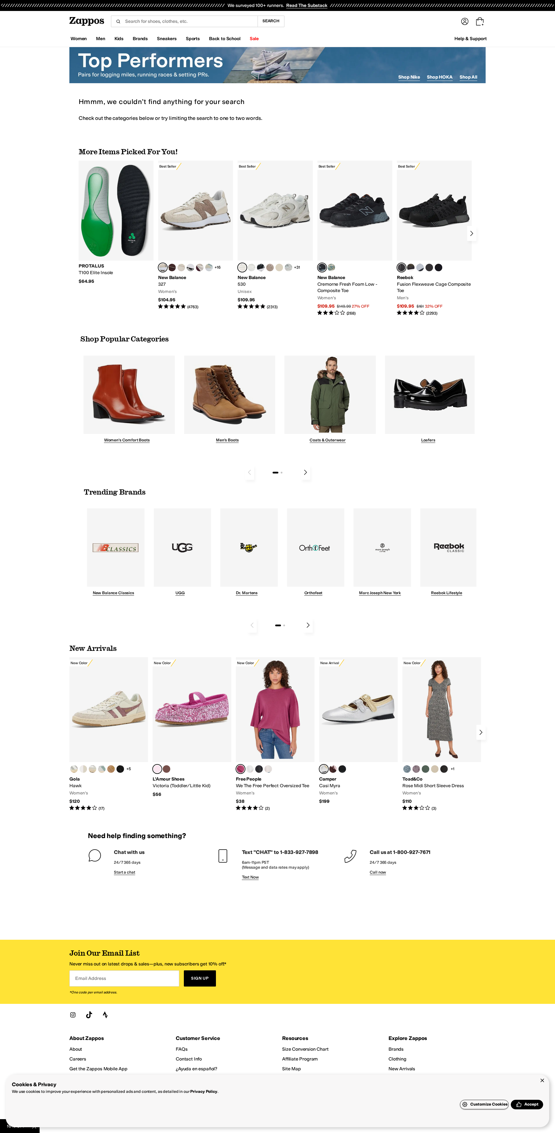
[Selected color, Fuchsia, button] (157, 769)
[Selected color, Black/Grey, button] (322, 267)
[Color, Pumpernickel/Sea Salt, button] (172, 267)
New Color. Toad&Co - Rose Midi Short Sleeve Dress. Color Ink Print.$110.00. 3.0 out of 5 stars (441, 734)
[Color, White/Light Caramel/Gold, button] (111, 769)
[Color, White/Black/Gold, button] (120, 769)
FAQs (181, 1049)
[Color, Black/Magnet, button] (260, 267)
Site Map (291, 1068)
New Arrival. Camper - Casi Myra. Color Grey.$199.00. (358, 731)
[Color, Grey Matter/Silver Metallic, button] (288, 267)
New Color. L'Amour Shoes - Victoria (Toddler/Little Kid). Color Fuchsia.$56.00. (192, 727)
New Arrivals (401, 1068)
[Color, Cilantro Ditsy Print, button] (425, 769)
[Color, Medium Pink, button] (166, 769)
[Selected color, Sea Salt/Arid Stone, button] (242, 267)
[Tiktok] (89, 1014)
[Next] (471, 233)
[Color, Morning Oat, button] (268, 769)
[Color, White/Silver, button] (92, 769)
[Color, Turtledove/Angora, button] (279, 267)
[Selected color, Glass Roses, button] (240, 769)
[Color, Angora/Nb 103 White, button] (209, 267)
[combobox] (184, 21)
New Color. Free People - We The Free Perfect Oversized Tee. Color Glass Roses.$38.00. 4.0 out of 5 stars (275, 734)
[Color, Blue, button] (429, 267)
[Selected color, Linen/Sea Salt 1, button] (162, 267)
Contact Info (189, 1059)
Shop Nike (409, 77)
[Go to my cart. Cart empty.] (480, 21)
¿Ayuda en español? (196, 1068)
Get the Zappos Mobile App (98, 1068)
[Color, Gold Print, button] (434, 769)
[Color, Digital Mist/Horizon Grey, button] (190, 267)
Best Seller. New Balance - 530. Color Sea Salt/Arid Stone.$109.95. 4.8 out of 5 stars (275, 235)
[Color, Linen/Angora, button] (181, 267)
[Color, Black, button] (259, 769)
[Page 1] (275, 472)
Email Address (90, 978)
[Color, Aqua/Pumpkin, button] (331, 267)
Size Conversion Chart (305, 1049)
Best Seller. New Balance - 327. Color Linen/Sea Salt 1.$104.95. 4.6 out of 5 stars (195, 235)
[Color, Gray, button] (420, 267)
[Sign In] (465, 21)
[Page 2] (281, 472)
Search (271, 20)
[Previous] (249, 472)
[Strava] (105, 1014)
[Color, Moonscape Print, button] (416, 769)
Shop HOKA (440, 77)
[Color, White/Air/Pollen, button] (83, 769)
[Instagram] (72, 1014)
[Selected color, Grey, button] (323, 769)
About (75, 1049)
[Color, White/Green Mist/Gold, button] (101, 769)
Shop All (468, 77)
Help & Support (470, 38)
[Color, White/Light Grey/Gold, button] (74, 769)
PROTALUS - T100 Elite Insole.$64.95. (116, 222)
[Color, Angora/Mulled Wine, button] (199, 267)
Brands (396, 1049)
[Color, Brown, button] (410, 267)
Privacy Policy (203, 1091)
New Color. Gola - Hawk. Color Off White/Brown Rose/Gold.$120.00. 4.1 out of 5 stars (108, 734)
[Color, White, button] (249, 769)
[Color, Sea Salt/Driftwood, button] (270, 267)
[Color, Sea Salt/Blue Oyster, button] (251, 267)
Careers (77, 1059)
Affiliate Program (300, 1059)
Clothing (397, 1059)
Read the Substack (306, 5)
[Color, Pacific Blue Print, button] (407, 769)
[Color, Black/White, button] (438, 267)
